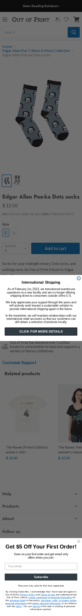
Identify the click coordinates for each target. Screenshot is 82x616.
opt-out (36, 606)
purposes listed (18, 600)
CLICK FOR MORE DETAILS (41, 331)
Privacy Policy (27, 594)
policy (19, 606)
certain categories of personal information (50, 597)
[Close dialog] (79, 278)
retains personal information (46, 603)
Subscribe (41, 576)
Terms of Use (48, 594)
